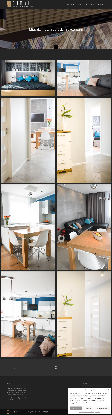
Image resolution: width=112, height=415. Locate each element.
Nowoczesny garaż (12, 368)
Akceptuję (76, 408)
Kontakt (101, 5)
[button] (109, 390)
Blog (73, 5)
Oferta (84, 5)
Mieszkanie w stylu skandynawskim (95, 368)
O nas (67, 5)
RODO (44, 412)
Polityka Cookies (83, 412)
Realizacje (93, 5)
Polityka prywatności (94, 412)
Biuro (78, 5)
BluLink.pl (50, 412)
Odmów (88, 408)
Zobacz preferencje (102, 408)
